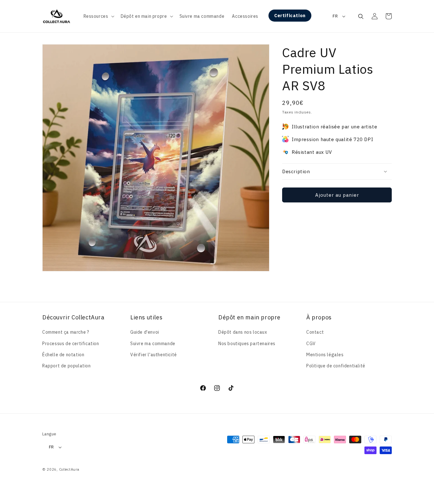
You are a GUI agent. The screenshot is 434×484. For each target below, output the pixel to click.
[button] (98, 16)
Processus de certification (70, 343)
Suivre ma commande (152, 343)
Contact (315, 332)
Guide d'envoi (144, 332)
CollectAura (69, 469)
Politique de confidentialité (335, 366)
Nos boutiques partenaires (246, 343)
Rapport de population (66, 366)
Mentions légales (325, 355)
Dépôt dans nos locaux (242, 332)
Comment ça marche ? (65, 332)
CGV (311, 343)
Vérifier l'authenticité (153, 355)
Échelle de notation (63, 355)
